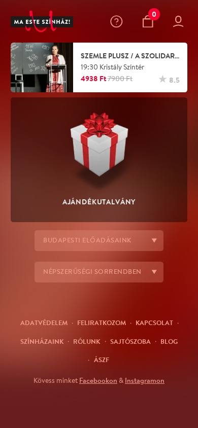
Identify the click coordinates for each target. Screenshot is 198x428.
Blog (169, 341)
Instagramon (144, 380)
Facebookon (98, 380)
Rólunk (86, 341)
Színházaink (41, 341)
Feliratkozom (101, 322)
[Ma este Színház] (42, 21)
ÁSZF (101, 359)
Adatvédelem (44, 322)
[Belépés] (180, 21)
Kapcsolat (154, 322)
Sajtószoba (130, 341)
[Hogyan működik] (118, 21)
